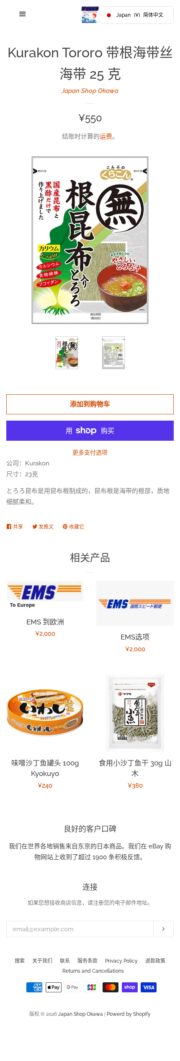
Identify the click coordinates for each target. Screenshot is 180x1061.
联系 (65, 961)
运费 (106, 136)
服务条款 (87, 961)
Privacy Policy (121, 961)
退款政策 (155, 961)
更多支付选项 (90, 452)
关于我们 (42, 961)
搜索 (20, 961)
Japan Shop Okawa (90, 91)
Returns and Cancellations (93, 971)
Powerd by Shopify (129, 1014)
